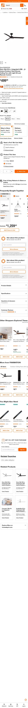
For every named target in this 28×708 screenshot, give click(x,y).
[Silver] (14, 111)
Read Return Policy (8, 186)
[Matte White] (10, 111)
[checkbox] (4, 147)
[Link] (18, 208)
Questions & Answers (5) (16, 77)
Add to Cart (6, 356)
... (0, 12)
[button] (14, 285)
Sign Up (22, 449)
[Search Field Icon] (21, 5)
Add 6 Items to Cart (9, 230)
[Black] (2, 111)
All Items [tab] (3, 366)
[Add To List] (22, 69)
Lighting (5, 12)
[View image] (1, 62)
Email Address (5, 446)
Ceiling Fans (12, 12)
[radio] (4, 161)
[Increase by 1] (11, 171)
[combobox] (12, 5)
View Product (5, 491)
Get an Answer (14, 249)
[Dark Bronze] (6, 111)
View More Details (6, 103)
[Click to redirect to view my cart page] (25, 5)
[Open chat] (27, 21)
